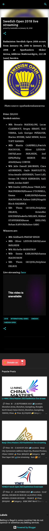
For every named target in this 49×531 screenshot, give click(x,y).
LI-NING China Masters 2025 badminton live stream (23, 398)
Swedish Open (10, 322)
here (23, 272)
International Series (19, 319)
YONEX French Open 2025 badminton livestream (22, 487)
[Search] (45, 4)
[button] (4, 33)
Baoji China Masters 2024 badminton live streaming (24, 443)
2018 (6, 319)
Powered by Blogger (26, 527)
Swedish (34, 319)
